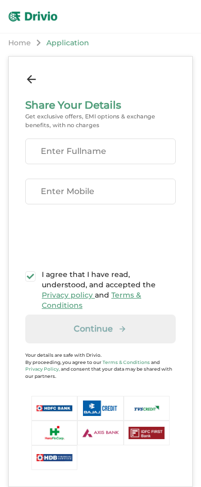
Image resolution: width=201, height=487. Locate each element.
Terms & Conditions (126, 362)
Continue (93, 329)
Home (19, 42)
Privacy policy (68, 295)
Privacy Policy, (42, 369)
